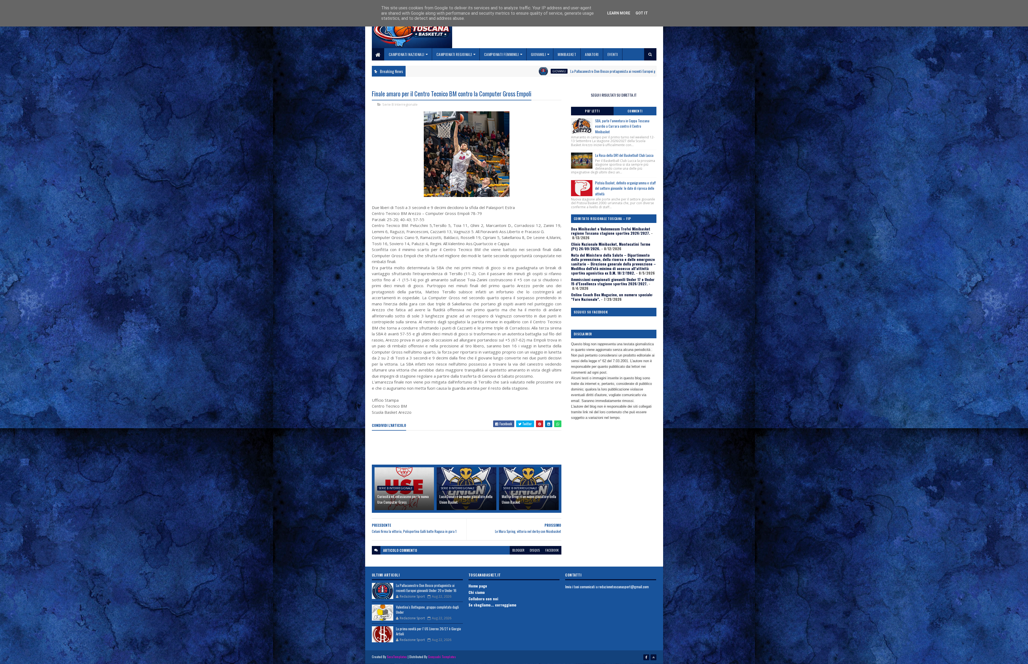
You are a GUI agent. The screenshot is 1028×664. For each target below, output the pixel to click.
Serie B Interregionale (400, 104)
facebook (552, 550)
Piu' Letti (592, 111)
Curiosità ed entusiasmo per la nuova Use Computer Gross (403, 499)
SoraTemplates (397, 656)
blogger (518, 550)
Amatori (592, 54)
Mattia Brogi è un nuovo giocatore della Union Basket (529, 499)
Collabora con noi (483, 598)
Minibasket (567, 54)
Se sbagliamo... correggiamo (492, 605)
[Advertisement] (469, 448)
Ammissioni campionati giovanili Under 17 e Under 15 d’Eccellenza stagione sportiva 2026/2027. (613, 281)
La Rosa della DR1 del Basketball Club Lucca (624, 155)
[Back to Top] (653, 657)
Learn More (618, 13)
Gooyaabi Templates (442, 656)
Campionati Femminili (501, 54)
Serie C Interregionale (650, 71)
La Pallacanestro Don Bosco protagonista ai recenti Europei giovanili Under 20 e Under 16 (549, 71)
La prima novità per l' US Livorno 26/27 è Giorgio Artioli (428, 631)
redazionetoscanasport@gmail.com (623, 586)
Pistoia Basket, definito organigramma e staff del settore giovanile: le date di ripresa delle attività (625, 188)
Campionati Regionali (454, 54)
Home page (477, 586)
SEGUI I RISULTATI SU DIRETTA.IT (614, 95)
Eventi (612, 54)
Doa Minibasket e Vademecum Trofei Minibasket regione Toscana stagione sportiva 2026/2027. (610, 231)
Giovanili (538, 54)
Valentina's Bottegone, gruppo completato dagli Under (427, 609)
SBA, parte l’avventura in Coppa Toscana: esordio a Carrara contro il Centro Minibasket (622, 126)
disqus (535, 550)
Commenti (635, 111)
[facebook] (646, 657)
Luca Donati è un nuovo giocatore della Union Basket (465, 499)
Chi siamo (476, 592)
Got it (642, 13)
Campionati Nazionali (406, 54)
